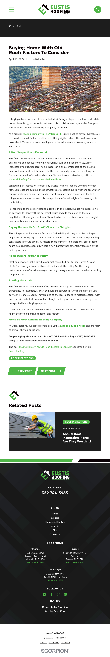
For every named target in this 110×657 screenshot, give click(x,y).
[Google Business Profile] (65, 594)
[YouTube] (44, 594)
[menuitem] (43, 642)
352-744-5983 (55, 492)
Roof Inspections (22, 358)
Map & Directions (35, 562)
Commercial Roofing (55, 521)
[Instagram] (58, 594)
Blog (55, 530)
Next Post (48, 371)
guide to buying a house (72, 325)
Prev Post (25, 371)
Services (55, 517)
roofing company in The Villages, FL (42, 134)
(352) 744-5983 (86, 336)
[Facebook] (51, 594)
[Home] (54, 9)
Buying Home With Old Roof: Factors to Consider (45, 346)
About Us (55, 526)
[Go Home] (10, 26)
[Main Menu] (11, 9)
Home (55, 513)
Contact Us (55, 534)
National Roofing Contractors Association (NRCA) (35, 179)
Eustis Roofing (16, 351)
